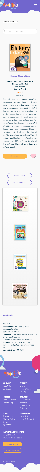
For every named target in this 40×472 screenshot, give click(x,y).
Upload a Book (12, 444)
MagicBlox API (9, 435)
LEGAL (5, 413)
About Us (7, 386)
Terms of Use (8, 416)
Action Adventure (19, 334)
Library (23, 386)
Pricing (23, 392)
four (4, 347)
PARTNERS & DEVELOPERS (13, 432)
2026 (13, 461)
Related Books (23, 175)
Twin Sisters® (20, 86)
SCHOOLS (6, 397)
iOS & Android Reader (12, 438)
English (14, 329)
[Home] (10, 5)
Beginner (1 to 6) (20, 89)
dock (28, 342)
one (22, 345)
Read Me (14, 156)
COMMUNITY (25, 413)
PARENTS (24, 383)
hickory (14, 342)
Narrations (27, 340)
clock (11, 345)
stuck (17, 345)
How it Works (25, 389)
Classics (16, 337)
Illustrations (15, 340)
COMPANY (7, 383)
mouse (6, 345)
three (31, 345)
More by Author (19, 182)
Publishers (24, 408)
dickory (21, 342)
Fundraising (8, 403)
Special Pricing (9, 400)
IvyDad (25, 84)
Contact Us (7, 389)
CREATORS (24, 397)
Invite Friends (26, 416)
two (26, 345)
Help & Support (27, 419)
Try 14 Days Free (12, 450)
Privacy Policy (9, 419)
